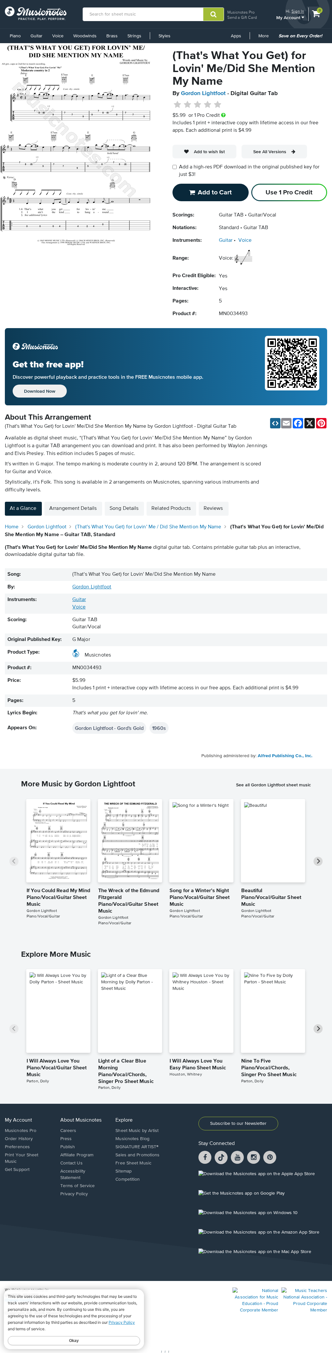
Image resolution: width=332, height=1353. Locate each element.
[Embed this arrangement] (275, 423)
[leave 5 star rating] (217, 105)
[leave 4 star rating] (208, 105)
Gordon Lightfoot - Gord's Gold (109, 728)
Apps (236, 36)
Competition (127, 1179)
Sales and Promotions (137, 1155)
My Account (289, 17)
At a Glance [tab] (23, 508)
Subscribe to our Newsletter (238, 1123)
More (266, 38)
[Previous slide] (13, 861)
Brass (112, 36)
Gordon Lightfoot (203, 93)
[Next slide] (318, 861)
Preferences (17, 1147)
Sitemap (123, 1171)
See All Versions (269, 151)
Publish (67, 1147)
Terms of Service (77, 1186)
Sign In (297, 11)
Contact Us (71, 1163)
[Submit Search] (213, 14)
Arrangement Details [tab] (73, 508)
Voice (58, 36)
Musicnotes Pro (241, 12)
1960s (159, 728)
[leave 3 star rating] (198, 105)
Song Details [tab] (124, 508)
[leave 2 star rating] (188, 105)
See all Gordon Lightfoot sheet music (273, 784)
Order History (19, 1139)
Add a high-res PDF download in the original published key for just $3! (249, 171)
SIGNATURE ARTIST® (137, 1147)
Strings (134, 36)
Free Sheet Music (133, 1163)
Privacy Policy (74, 1194)
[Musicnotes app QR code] (292, 367)
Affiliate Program (77, 1155)
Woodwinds (85, 36)
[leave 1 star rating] (177, 105)
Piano (15, 36)
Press (66, 1139)
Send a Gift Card (242, 17)
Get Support (17, 1169)
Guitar (36, 36)
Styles (165, 36)
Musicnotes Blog (132, 1139)
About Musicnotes (80, 1120)
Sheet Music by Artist (137, 1130)
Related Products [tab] (171, 508)
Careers (68, 1130)
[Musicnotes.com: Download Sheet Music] (35, 13)
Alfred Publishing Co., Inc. (285, 756)
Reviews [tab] (213, 508)
